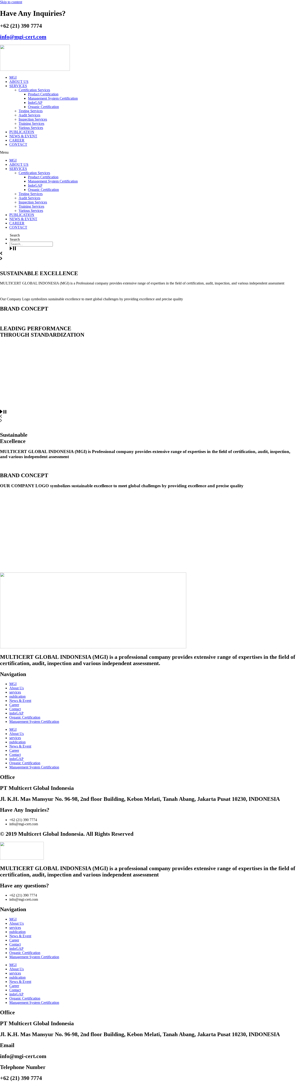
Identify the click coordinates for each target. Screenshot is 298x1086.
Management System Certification (53, 98)
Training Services (31, 123)
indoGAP (16, 713)
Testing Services (31, 111)
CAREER (16, 140)
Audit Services (29, 115)
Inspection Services (33, 119)
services (15, 692)
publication (17, 696)
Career (14, 705)
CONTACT (18, 144)
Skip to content (11, 2)
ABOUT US (18, 82)
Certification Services (34, 90)
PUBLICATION (21, 132)
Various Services (31, 128)
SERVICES (18, 86)
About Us (16, 688)
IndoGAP (35, 103)
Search (15, 235)
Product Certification (43, 94)
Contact (15, 709)
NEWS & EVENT (23, 136)
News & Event (20, 701)
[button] (149, 152)
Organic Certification (43, 107)
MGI (13, 77)
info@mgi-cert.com (23, 37)
